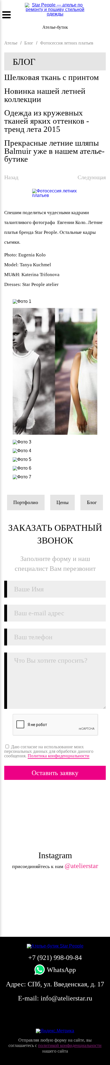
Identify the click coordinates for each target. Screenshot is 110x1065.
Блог (24, 62)
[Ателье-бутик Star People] (55, 946)
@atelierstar (81, 865)
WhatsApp (60, 969)
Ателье (10, 43)
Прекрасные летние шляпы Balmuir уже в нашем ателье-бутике (54, 151)
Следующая (92, 177)
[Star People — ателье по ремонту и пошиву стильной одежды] (55, 12)
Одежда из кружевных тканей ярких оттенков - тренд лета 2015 (46, 121)
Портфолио (25, 502)
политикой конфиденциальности (70, 1045)
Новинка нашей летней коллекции (44, 95)
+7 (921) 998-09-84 (104, 15)
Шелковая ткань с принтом (51, 77)
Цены (62, 502)
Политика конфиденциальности (58, 755)
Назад (11, 177)
